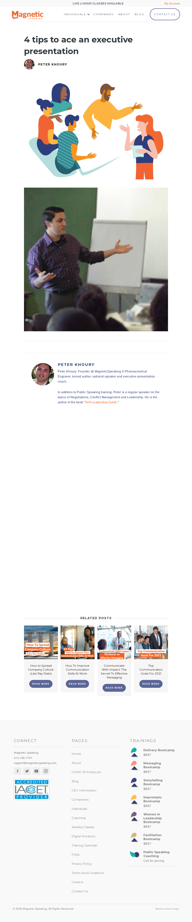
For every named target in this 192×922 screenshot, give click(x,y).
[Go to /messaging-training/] (154, 768)
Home (76, 754)
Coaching (79, 818)
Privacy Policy (82, 864)
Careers (77, 882)
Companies (103, 14)
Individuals (75, 14)
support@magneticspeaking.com (35, 763)
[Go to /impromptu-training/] (154, 802)
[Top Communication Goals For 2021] (151, 642)
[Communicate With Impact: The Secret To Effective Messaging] (114, 642)
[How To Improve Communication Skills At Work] (77, 642)
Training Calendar (84, 845)
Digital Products (83, 836)
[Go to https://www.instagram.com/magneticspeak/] (46, 771)
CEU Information (84, 790)
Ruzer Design (172, 909)
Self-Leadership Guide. (101, 402)
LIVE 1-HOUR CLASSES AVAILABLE (98, 3)
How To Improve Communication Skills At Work (77, 669)
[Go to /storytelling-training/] (154, 785)
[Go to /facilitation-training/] (154, 840)
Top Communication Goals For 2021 (151, 669)
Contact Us (165, 14)
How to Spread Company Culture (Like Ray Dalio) (41, 669)
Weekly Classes (83, 827)
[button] (88, 14)
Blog (139, 14)
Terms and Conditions (88, 873)
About (124, 14)
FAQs (76, 854)
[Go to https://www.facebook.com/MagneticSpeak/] (17, 771)
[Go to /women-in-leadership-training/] (154, 821)
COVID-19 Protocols (86, 772)
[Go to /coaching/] (154, 857)
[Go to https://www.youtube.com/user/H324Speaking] (36, 771)
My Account (172, 3)
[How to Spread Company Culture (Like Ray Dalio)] (41, 642)
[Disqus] (96, 461)
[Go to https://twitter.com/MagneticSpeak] (27, 771)
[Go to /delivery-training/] (154, 753)
